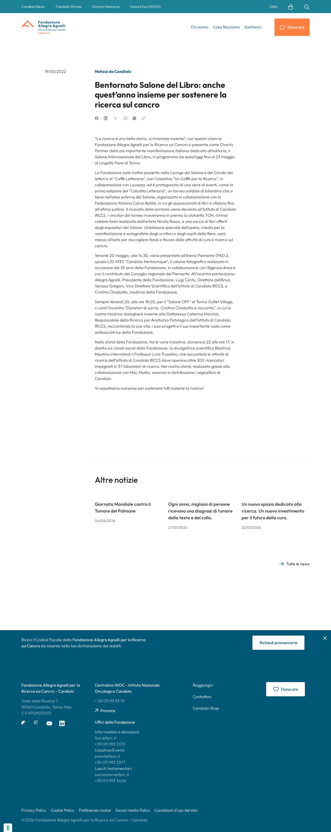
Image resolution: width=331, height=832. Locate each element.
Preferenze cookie (95, 810)
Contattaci (202, 696)
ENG (273, 7)
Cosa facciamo (226, 27)
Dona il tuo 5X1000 (145, 6)
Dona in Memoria (106, 6)
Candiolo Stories (69, 6)
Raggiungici (203, 685)
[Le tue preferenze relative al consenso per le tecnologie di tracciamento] (8, 827)
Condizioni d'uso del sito (175, 810)
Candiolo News (33, 6)
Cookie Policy (62, 810)
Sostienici (252, 27)
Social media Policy (133, 810)
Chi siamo (199, 27)
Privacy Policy (33, 810)
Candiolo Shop (206, 708)
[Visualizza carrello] (290, 6)
